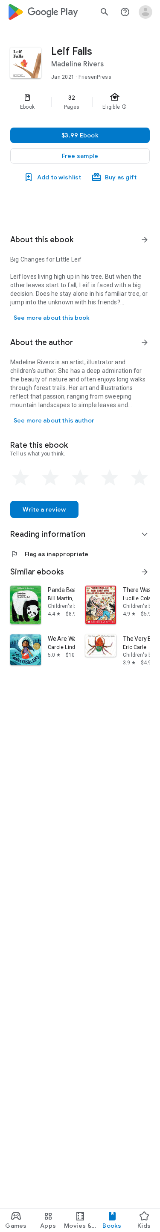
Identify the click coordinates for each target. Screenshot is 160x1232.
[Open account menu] (145, 12)
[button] (80, 156)
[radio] (20, 477)
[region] (80, 101)
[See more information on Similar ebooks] (144, 572)
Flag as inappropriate (49, 554)
